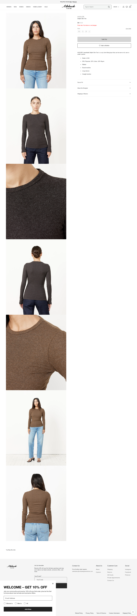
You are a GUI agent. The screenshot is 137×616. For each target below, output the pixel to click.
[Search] (109, 7)
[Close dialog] (53, 583)
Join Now (28, 609)
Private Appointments (113, 577)
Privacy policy (90, 613)
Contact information (114, 613)
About (97, 569)
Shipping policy (127, 613)
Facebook (128, 572)
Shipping (109, 569)
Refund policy (79, 613)
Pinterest (127, 575)
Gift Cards (110, 575)
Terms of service (101, 613)
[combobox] (96, 7)
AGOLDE (80, 17)
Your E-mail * (37, 576)
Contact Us (110, 580)
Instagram (128, 569)
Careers (98, 572)
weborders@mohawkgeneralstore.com (81, 571)
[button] (123, 7)
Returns (109, 572)
